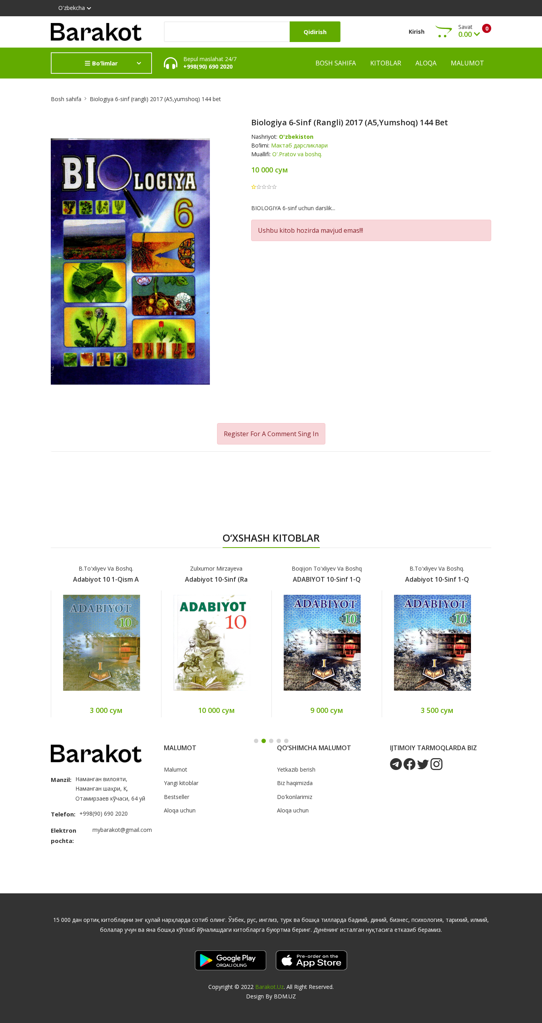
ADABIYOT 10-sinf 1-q (327, 579)
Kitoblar (385, 63)
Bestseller (176, 797)
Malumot (467, 63)
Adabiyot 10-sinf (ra (216, 579)
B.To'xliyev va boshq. (106, 568)
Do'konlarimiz (294, 797)
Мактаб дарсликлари (299, 145)
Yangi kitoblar (181, 783)
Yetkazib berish (296, 769)
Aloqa (425, 63)
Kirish (417, 31)
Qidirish (315, 32)
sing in (308, 434)
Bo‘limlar (104, 63)
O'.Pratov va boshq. (297, 154)
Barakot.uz (269, 986)
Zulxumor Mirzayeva (216, 568)
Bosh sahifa (335, 63)
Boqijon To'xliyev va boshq (327, 568)
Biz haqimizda (295, 783)
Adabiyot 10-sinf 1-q (437, 579)
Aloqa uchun (180, 810)
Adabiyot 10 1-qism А (106, 579)
